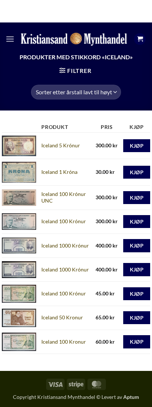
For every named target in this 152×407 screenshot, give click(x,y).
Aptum (131, 397)
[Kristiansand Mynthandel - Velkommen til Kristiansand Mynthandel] (74, 39)
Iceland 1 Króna (59, 172)
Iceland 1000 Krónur (65, 245)
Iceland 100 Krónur (63, 221)
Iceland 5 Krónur (60, 145)
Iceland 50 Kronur (62, 317)
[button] (10, 39)
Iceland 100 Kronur (63, 341)
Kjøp (137, 146)
